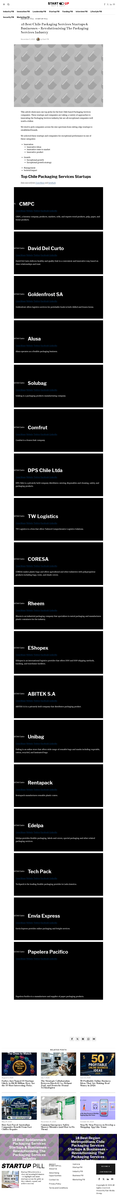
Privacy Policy (55, 1184)
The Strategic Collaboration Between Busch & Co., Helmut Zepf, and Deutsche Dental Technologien (56, 1084)
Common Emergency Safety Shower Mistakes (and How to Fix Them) (58, 1127)
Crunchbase (40, 183)
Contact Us (54, 1180)
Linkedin (53, 211)
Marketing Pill (79, 1180)
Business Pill (78, 1175)
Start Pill (45, 39)
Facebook (45, 211)
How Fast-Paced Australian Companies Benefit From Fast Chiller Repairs (17, 1127)
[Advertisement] (58, 979)
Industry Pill (78, 1171)
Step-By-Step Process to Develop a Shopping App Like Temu (97, 1126)
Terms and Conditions (58, 1188)
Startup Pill (42, 19)
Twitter (37, 211)
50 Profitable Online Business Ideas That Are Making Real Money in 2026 (95, 1083)
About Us (53, 1169)
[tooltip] (104, 4)
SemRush (52, 183)
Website (29, 211)
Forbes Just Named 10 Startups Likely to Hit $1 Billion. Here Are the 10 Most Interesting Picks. (18, 1083)
